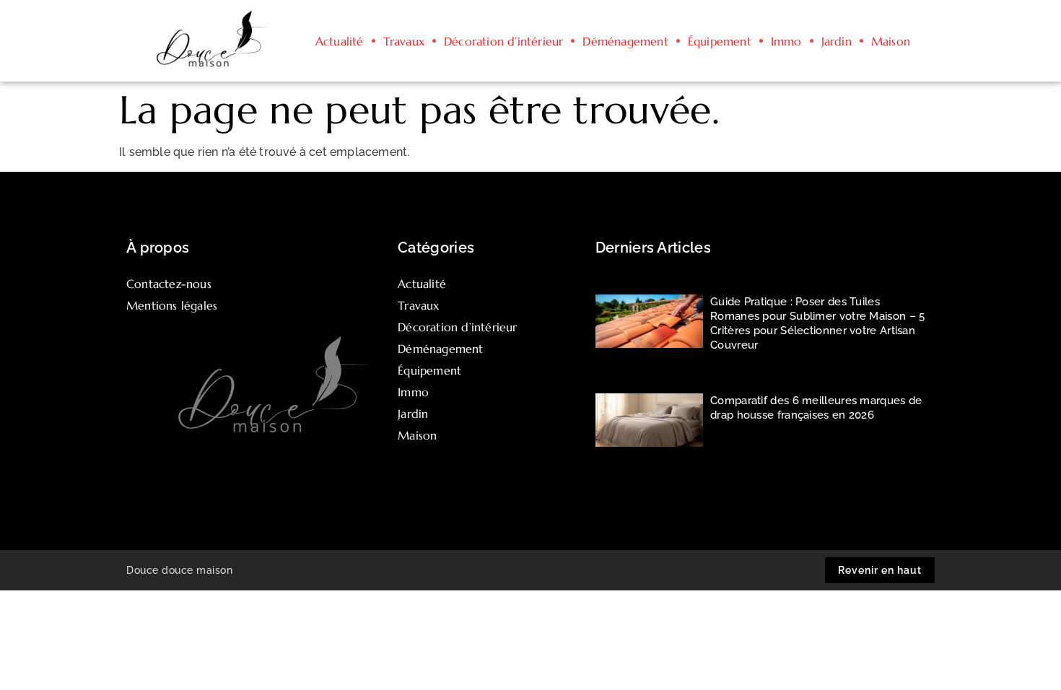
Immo (786, 41)
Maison (890, 41)
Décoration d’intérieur (503, 41)
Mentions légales (171, 305)
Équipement (719, 41)
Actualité (339, 41)
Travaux (403, 41)
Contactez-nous (168, 283)
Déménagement (625, 41)
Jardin (836, 41)
